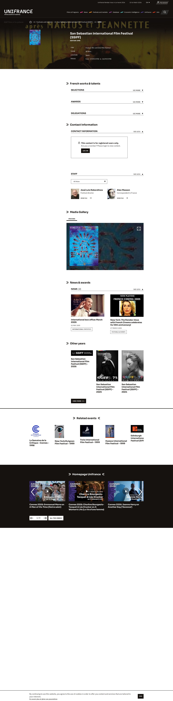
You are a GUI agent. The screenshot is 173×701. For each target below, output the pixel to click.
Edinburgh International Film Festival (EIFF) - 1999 (141, 438)
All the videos (56, 518)
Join (157, 12)
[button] (139, 229)
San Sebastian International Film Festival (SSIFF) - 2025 (105, 388)
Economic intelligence (131, 12)
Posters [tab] (71, 219)
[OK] (140, 696)
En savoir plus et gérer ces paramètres (43, 699)
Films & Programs (73, 12)
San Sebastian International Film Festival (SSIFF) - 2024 (131, 388)
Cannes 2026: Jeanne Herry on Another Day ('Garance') (84, 505)
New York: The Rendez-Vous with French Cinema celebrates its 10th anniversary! (126, 322)
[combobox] (89, 181)
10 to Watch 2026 (136, 2)
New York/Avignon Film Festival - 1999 (64, 442)
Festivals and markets (100, 12)
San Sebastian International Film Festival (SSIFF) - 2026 (80, 363)
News (86, 12)
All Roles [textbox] (76, 181)
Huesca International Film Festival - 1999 (116, 442)
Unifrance (148, 12)
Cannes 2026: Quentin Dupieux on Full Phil (125, 505)
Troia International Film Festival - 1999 (90, 441)
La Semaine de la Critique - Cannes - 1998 (39, 443)
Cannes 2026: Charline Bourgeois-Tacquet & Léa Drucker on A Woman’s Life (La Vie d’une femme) (47, 507)
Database (116, 12)
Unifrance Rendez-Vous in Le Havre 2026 (111, 2)
